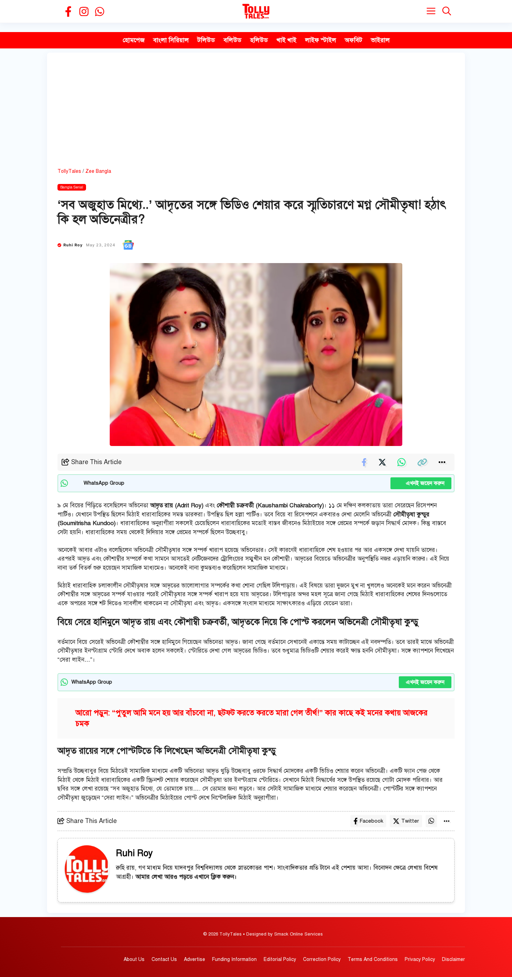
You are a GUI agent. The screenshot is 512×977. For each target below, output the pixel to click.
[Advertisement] (256, 115)
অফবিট (353, 40)
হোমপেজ (134, 40)
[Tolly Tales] (256, 11)
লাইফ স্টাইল (320, 40)
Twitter (410, 821)
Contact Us (164, 959)
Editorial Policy (280, 959)
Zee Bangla (98, 171)
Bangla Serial (71, 187)
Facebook (371, 821)
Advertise (194, 959)
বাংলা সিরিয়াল (171, 40)
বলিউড (232, 40)
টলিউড (206, 40)
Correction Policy (322, 959)
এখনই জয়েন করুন (420, 483)
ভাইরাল (380, 40)
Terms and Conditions (373, 959)
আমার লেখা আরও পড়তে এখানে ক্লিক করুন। (186, 876)
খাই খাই (286, 40)
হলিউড (259, 40)
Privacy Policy (420, 959)
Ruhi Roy (73, 245)
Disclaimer (453, 959)
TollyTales (69, 171)
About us (134, 959)
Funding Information (234, 959)
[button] (447, 11)
